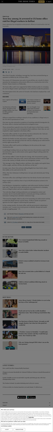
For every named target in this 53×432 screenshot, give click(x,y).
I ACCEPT (7, 429)
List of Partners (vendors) (6, 426)
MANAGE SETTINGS (19, 429)
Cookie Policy (31, 417)
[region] (26, 420)
